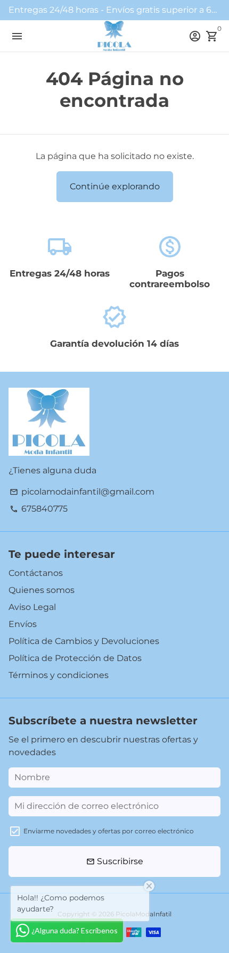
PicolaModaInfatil (143, 914)
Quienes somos (42, 590)
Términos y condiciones (59, 675)
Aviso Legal (32, 607)
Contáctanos (36, 573)
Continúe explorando (115, 186)
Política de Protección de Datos (75, 658)
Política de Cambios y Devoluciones (84, 641)
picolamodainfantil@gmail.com (82, 492)
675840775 (39, 509)
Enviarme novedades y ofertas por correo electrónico (108, 831)
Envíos (23, 624)
